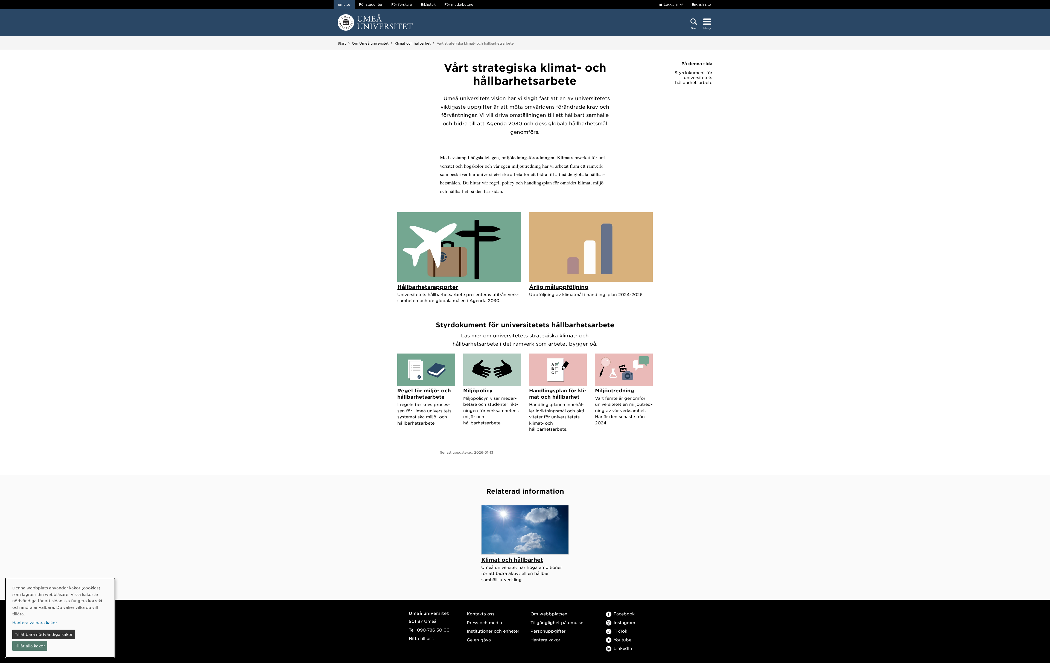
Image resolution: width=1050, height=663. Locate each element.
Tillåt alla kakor (30, 645)
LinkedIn (623, 648)
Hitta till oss (421, 638)
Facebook (624, 613)
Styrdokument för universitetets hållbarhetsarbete (693, 77)
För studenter (371, 4)
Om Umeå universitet (370, 43)
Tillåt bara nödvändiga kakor (44, 634)
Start (342, 43)
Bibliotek (428, 4)
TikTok (620, 630)
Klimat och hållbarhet (413, 43)
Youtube (622, 639)
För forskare (401, 4)
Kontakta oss (480, 613)
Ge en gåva (479, 639)
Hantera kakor (545, 639)
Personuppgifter (547, 630)
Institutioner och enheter (493, 630)
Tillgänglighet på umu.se (556, 622)
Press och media (484, 622)
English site (701, 4)
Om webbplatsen (548, 613)
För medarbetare (458, 4)
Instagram (624, 622)
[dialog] (60, 618)
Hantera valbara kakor (34, 622)
